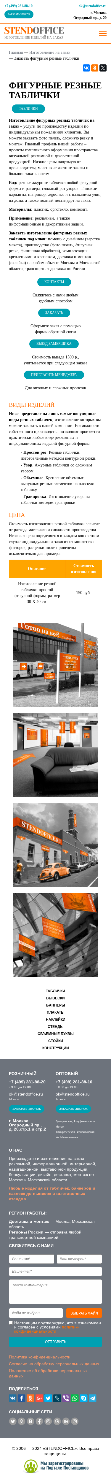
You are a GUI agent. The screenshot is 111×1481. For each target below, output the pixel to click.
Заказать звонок (19, 14)
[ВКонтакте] (86, 68)
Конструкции (55, 1048)
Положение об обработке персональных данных (48, 1373)
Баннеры (55, 1005)
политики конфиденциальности (47, 1329)
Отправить (55, 1342)
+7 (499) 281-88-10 (18, 6)
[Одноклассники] (94, 68)
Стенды (56, 1027)
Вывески (55, 998)
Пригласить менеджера (54, 375)
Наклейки (55, 1020)
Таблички (28, 109)
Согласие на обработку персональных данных (54, 1363)
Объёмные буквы (56, 1034)
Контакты (54, 282)
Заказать (54, 313)
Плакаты (56, 1012)
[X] (103, 68)
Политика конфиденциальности (39, 1357)
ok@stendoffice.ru (93, 6)
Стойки (55, 1041)
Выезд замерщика (54, 344)
